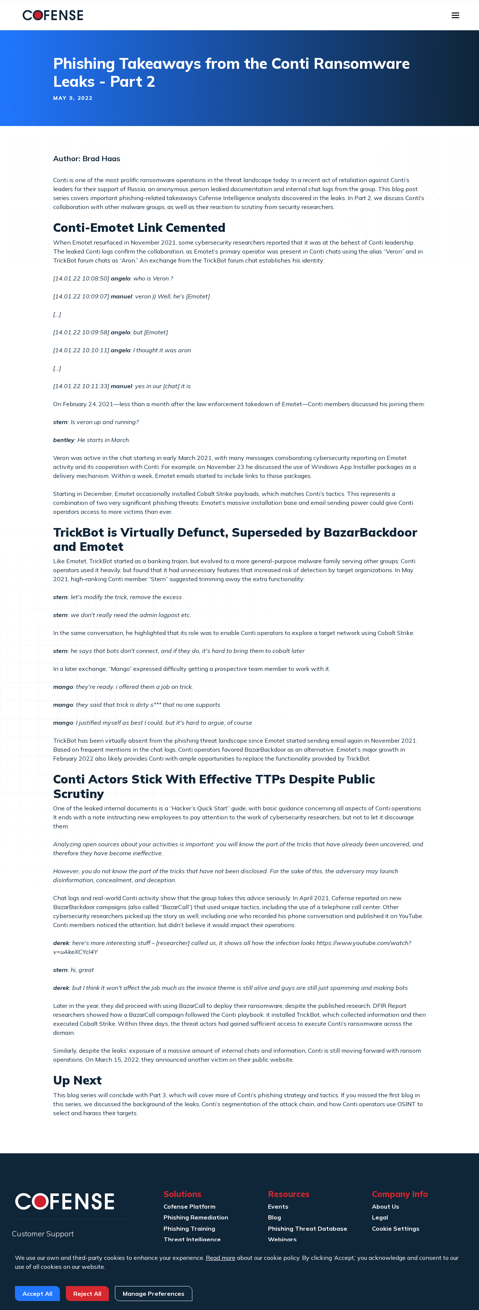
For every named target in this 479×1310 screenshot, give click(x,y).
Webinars (282, 1239)
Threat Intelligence (192, 1239)
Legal (380, 1217)
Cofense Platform (190, 1206)
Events (278, 1206)
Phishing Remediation (196, 1217)
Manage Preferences (153, 1293)
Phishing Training (189, 1228)
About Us (385, 1206)
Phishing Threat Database (307, 1228)
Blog (274, 1217)
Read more (220, 1257)
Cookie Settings (395, 1228)
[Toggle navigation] (455, 15)
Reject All (87, 1293)
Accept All (37, 1293)
